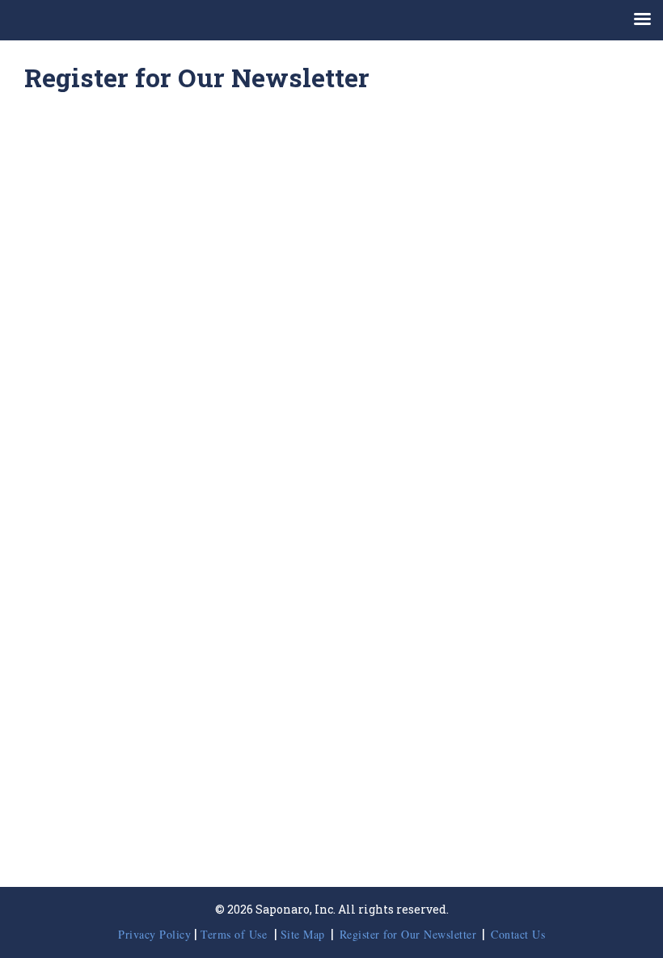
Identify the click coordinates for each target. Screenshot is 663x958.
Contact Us (518, 934)
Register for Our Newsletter (408, 934)
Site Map (303, 934)
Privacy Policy (154, 934)
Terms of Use (236, 934)
